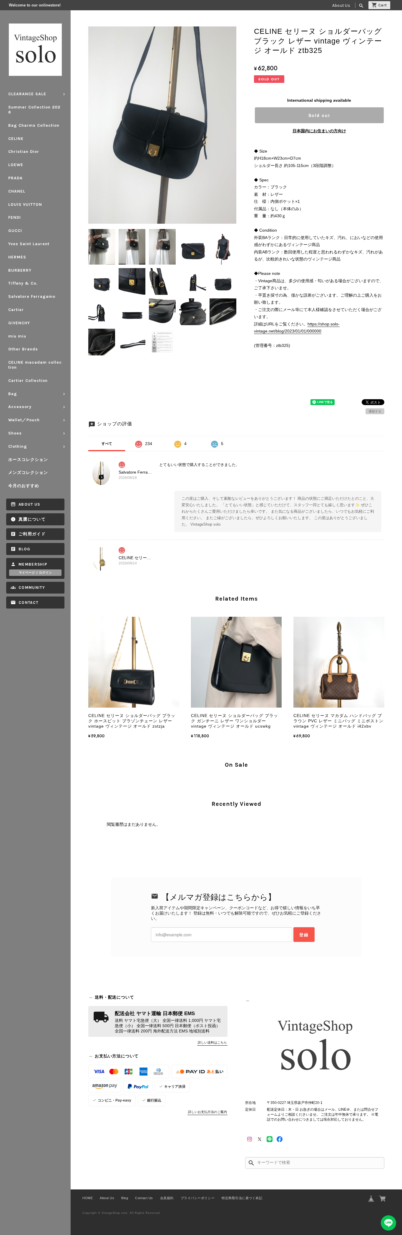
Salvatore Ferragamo (31, 296)
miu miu (17, 336)
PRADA (15, 178)
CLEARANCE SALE (27, 93)
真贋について (32, 519)
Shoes (15, 433)
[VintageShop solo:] (314, 1047)
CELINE (16, 138)
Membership (33, 564)
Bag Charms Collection (33, 125)
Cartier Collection (28, 380)
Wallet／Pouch (24, 419)
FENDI (14, 217)
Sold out (319, 115)
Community (32, 587)
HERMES (17, 257)
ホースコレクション (28, 459)
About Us (341, 5)
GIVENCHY (19, 322)
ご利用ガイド (32, 534)
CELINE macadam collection (35, 365)
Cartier (16, 309)
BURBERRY (19, 270)
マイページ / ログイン (35, 572)
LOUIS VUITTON (25, 204)
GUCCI (15, 230)
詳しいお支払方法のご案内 (207, 1112)
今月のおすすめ (23, 485)
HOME (87, 1198)
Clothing (17, 446)
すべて (107, 444)
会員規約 (167, 1198)
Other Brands (23, 349)
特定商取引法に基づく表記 (242, 1198)
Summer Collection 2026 (34, 110)
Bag (12, 393)
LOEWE (15, 164)
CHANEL (16, 191)
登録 (304, 934)
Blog (24, 549)
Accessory (19, 406)
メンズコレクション (28, 472)
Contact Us (144, 1198)
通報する (374, 411)
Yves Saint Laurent (28, 243)
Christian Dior (23, 151)
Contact (28, 602)
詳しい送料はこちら (212, 1042)
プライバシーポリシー (198, 1198)
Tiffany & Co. (23, 283)
